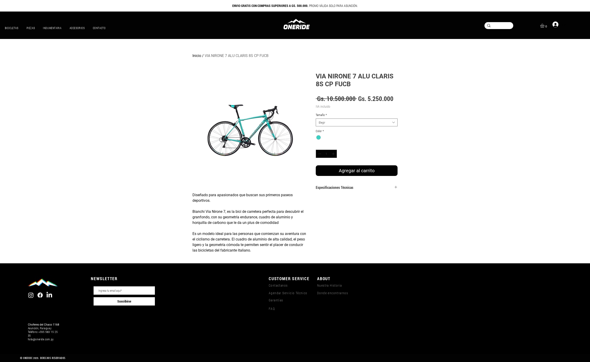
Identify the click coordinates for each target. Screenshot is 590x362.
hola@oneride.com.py (41, 339)
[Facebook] (40, 295)
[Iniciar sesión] (554, 24)
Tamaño (321, 115)
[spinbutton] (326, 154)
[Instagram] (30, 295)
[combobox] (357, 122)
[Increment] (333, 154)
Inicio (196, 55)
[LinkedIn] (49, 295)
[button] (544, 26)
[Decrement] (319, 154)
